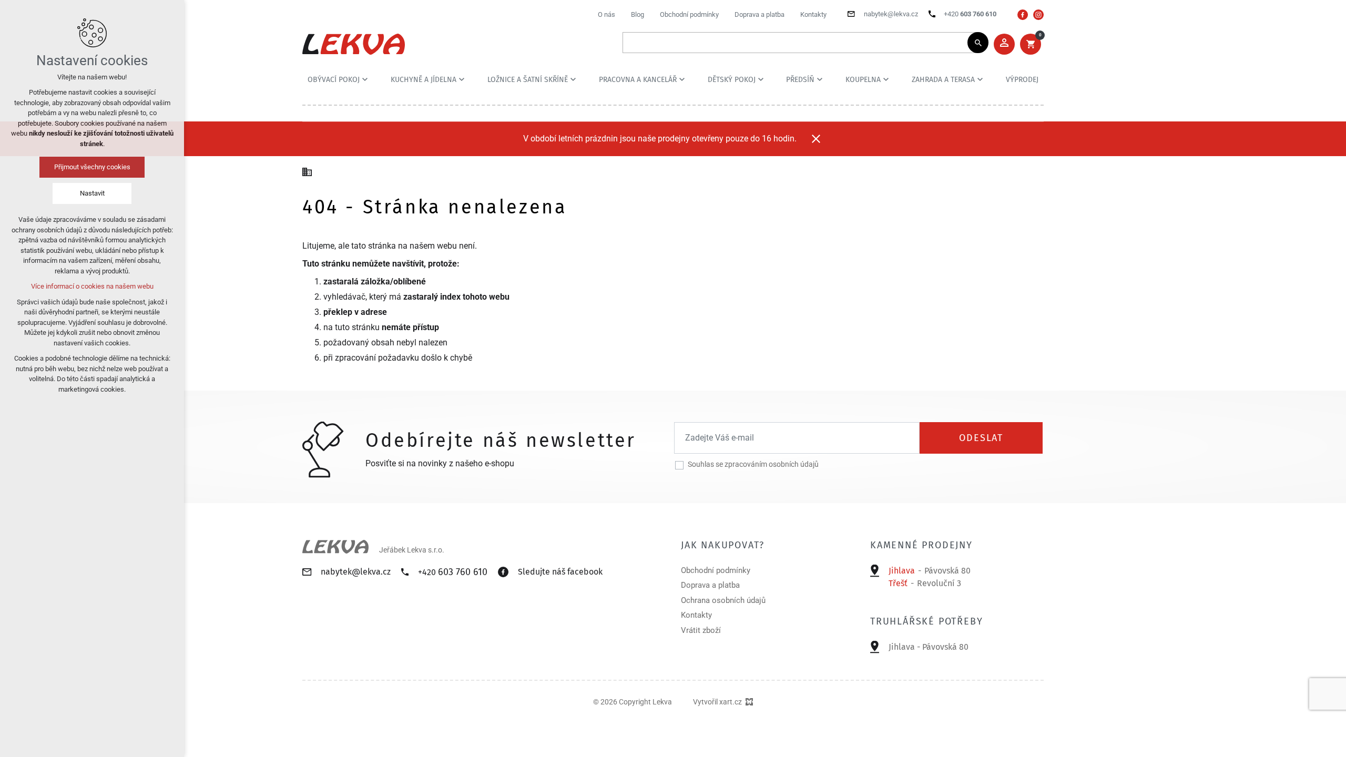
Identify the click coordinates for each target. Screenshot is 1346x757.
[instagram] (1038, 15)
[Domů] (309, 171)
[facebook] (1022, 15)
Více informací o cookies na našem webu (92, 286)
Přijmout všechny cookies (92, 167)
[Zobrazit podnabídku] (365, 79)
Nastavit (92, 193)
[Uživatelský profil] (1004, 44)
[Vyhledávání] (800, 42)
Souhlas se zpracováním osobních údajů (753, 464)
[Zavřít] (816, 139)
